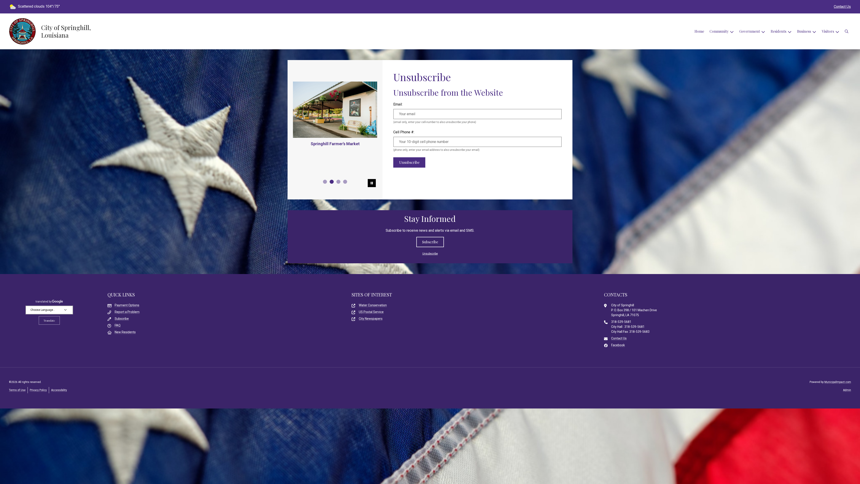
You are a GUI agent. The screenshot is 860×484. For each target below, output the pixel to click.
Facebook (618, 345)
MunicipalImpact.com (837, 382)
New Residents (125, 332)
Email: (397, 104)
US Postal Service (371, 312)
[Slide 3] (338, 181)
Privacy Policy (38, 390)
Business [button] (804, 31)
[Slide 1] (325, 181)
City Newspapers (371, 318)
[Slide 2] (331, 181)
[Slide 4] (345, 181)
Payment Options (127, 305)
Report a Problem (127, 312)
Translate (49, 320)
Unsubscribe (430, 253)
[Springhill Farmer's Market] (335, 110)
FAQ (117, 325)
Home (699, 31)
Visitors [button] (828, 31)
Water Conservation (373, 305)
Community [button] (719, 31)
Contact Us (842, 6)
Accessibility (59, 390)
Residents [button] (778, 31)
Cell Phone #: (403, 132)
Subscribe (430, 242)
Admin (847, 390)
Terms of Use (17, 390)
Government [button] (749, 31)
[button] (846, 31)
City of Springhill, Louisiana (66, 31)
